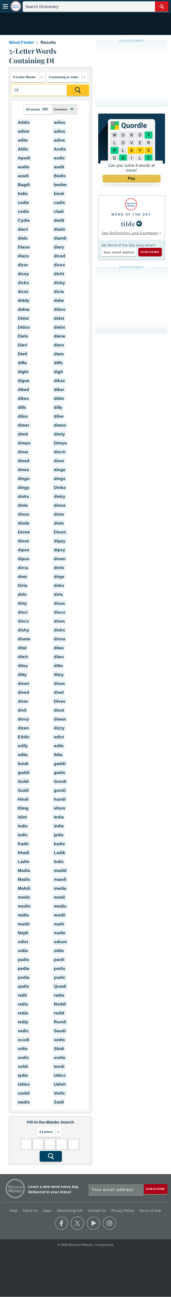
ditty (22, 674)
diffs (58, 362)
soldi (23, 1066)
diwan (60, 719)
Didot (23, 318)
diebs (59, 327)
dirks (59, 585)
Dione (24, 532)
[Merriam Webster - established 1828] (16, 6)
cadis (59, 202)
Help (14, 1210)
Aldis (23, 149)
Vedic (59, 1093)
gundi (60, 790)
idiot (22, 817)
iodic (23, 835)
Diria (22, 585)
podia (23, 977)
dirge (59, 576)
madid (60, 870)
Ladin (23, 861)
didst (59, 318)
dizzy (59, 728)
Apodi (24, 158)
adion (23, 131)
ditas (59, 647)
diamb (60, 238)
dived (23, 692)
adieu (59, 122)
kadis (59, 843)
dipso (23, 550)
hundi (60, 799)
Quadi (60, 986)
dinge (59, 469)
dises (59, 621)
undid (24, 1093)
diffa (22, 362)
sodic (23, 1057)
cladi (59, 211)
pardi (59, 959)
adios (59, 131)
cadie (23, 202)
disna (59, 639)
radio (59, 995)
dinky (59, 496)
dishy (23, 630)
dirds (59, 567)
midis (23, 915)
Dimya (60, 443)
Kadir (23, 843)
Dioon (60, 532)
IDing (23, 808)
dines (23, 469)
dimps (24, 443)
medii (59, 897)
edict (59, 737)
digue (23, 380)
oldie (59, 950)
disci (23, 612)
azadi (23, 175)
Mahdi (24, 888)
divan (23, 683)
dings (59, 478)
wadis (24, 1102)
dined (23, 460)
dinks (23, 496)
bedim (60, 184)
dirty (22, 603)
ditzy (59, 674)
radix (23, 1004)
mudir (24, 924)
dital (22, 647)
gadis (59, 772)
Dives (59, 701)
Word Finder (21, 42)
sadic (23, 1030)
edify (23, 745)
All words (37, 109)
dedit (59, 220)
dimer (23, 425)
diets (59, 354)
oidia (23, 950)
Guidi (23, 790)
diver (23, 701)
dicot (23, 291)
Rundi (60, 1022)
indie (59, 826)
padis (23, 959)
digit (58, 371)
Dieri (22, 345)
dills (22, 407)
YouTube (93, 1223)
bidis (23, 193)
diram (59, 558)
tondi (59, 1066)
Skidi (59, 1048)
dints (59, 514)
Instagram (109, 1223)
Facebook (61, 1223)
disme (24, 639)
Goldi (23, 781)
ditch (23, 656)
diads (59, 229)
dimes (60, 425)
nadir (59, 924)
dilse (59, 416)
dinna (59, 505)
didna (23, 309)
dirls (22, 594)
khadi (23, 852)
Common (63, 109)
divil (22, 710)
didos (59, 309)
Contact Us (97, 1210)
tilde (128, 224)
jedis (59, 835)
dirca (23, 567)
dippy (59, 541)
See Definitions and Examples (130, 232)
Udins (24, 1084)
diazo (23, 256)
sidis (23, 1048)
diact (23, 229)
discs (23, 621)
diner (59, 460)
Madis (24, 879)
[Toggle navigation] (5, 6)
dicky (59, 282)
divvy (23, 719)
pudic (59, 977)
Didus (24, 327)
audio (23, 167)
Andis (60, 149)
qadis (23, 986)
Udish (60, 1084)
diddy (23, 300)
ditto (58, 665)
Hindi (23, 799)
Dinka (60, 487)
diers (59, 345)
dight (23, 371)
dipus (23, 558)
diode (23, 523)
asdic (59, 158)
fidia (58, 754)
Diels (23, 336)
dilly (58, 407)
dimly (59, 434)
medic (24, 897)
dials (23, 238)
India (59, 817)
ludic (59, 861)
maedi (60, 879)
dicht (59, 273)
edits (23, 754)
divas (59, 683)
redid (59, 1013)
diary (59, 247)
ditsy (23, 665)
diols (59, 523)
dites (59, 656)
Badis (60, 175)
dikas (59, 380)
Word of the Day (131, 214)
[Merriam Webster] (131, 204)
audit (59, 167)
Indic (23, 826)
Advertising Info (70, 1210)
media (60, 888)
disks (59, 630)
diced (59, 256)
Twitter (77, 1223)
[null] (139, 223)
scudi (23, 1039)
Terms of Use (150, 1210)
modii (59, 915)
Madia (24, 870)
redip (23, 1022)
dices (59, 265)
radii (22, 995)
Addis (24, 122)
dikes (23, 398)
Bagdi (24, 184)
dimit (23, 434)
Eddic (24, 737)
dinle (23, 505)
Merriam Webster (15, 1188)
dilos (23, 416)
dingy (23, 487)
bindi (59, 193)
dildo (59, 398)
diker (59, 389)
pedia (23, 968)
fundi (23, 763)
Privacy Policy (123, 1210)
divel (59, 692)
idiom (59, 808)
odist (23, 941)
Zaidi (59, 1102)
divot (59, 710)
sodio (59, 1057)
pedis (59, 968)
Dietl (22, 354)
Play (131, 178)
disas (59, 603)
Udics (60, 1075)
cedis (23, 211)
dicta (59, 291)
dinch (59, 452)
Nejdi (23, 933)
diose (23, 541)
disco (59, 612)
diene (59, 336)
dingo (24, 478)
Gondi (60, 781)
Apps (48, 1210)
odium (60, 941)
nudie (59, 933)
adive (59, 140)
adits (23, 140)
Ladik (59, 852)
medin (24, 906)
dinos (23, 514)
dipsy (59, 550)
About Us (31, 1210)
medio (60, 906)
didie (59, 300)
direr (22, 576)
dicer (23, 265)
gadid (23, 772)
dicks (23, 282)
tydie (23, 1075)
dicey (23, 273)
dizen (23, 728)
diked (23, 389)
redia (23, 1013)
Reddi (60, 1004)
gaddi (59, 763)
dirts (58, 594)
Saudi (60, 1030)
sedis (59, 1039)
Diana (24, 247)
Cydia (24, 220)
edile (59, 745)
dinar (23, 452)
